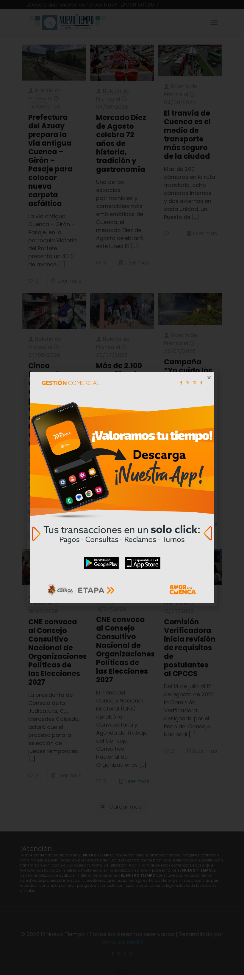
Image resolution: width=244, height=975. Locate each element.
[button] (209, 377)
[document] (122, 487)
